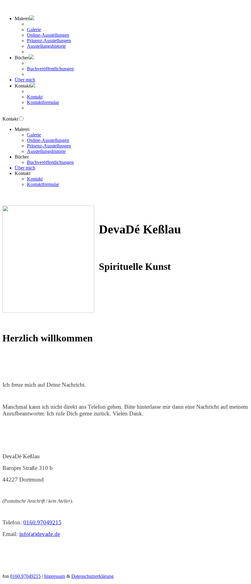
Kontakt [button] (22, 173)
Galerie (34, 29)
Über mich (25, 79)
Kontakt (35, 96)
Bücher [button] (22, 57)
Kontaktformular (43, 102)
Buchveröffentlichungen (50, 68)
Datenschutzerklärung (92, 576)
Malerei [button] (22, 18)
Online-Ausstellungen (48, 35)
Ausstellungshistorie (46, 46)
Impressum (54, 576)
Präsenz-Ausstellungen (49, 40)
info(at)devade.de (39, 534)
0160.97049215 (42, 522)
